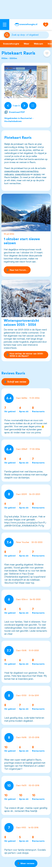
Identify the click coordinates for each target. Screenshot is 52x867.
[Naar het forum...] (26, 212)
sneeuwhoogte (11, 171)
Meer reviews (27, 863)
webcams (9, 174)
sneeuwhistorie (22, 174)
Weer (26, 43)
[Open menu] (4, 24)
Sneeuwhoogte (11, 43)
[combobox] (30, 35)
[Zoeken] (30, 35)
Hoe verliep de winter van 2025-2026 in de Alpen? (26, 354)
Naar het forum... (19, 270)
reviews (37, 174)
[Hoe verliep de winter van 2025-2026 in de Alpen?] (26, 298)
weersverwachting (29, 171)
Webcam (38, 43)
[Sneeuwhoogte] (26, 24)
